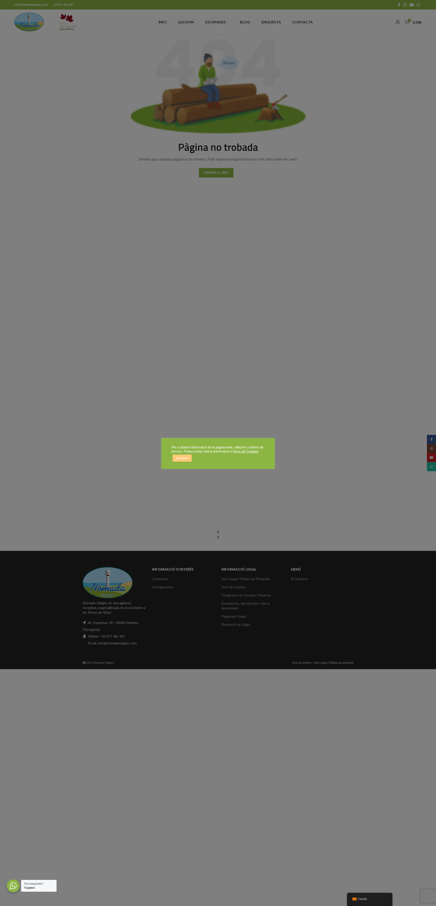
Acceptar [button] (182, 458)
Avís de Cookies (246, 451)
